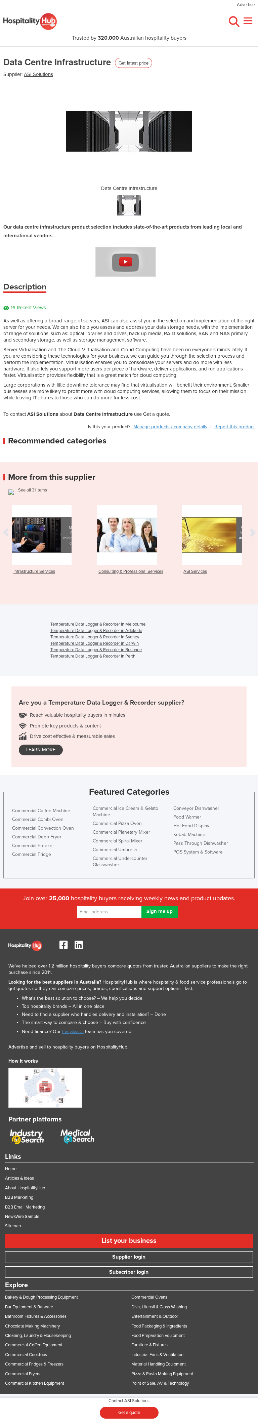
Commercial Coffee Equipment (33, 1345)
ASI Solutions (38, 74)
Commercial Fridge (31, 854)
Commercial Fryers (22, 1374)
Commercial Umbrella (115, 850)
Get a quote (129, 1412)
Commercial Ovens (149, 1297)
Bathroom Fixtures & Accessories (36, 1316)
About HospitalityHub (25, 1188)
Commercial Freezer (33, 845)
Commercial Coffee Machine (41, 811)
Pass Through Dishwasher (200, 843)
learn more (40, 750)
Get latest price (133, 63)
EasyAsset (73, 1031)
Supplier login (128, 1257)
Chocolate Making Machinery (32, 1326)
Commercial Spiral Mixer (117, 841)
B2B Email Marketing (25, 1207)
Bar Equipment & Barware (29, 1307)
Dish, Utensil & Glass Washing (159, 1307)
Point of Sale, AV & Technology (160, 1383)
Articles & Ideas (19, 1178)
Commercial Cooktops (26, 1354)
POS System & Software (198, 852)
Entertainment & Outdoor (154, 1316)
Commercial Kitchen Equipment (34, 1383)
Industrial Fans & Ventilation (157, 1354)
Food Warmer (187, 817)
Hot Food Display (191, 826)
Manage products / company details (170, 427)
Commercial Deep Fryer (36, 837)
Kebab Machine (189, 834)
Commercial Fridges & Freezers (34, 1364)
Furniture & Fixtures (149, 1345)
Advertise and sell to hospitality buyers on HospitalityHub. (68, 1047)
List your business (129, 1241)
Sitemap (13, 1226)
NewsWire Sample (22, 1216)
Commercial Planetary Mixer (121, 832)
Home (10, 1169)
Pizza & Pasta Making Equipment (162, 1374)
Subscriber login (128, 1272)
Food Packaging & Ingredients (159, 1326)
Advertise (246, 4)
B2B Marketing (19, 1197)
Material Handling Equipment (158, 1364)
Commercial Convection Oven (43, 828)
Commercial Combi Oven (37, 819)
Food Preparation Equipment (158, 1335)
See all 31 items (32, 490)
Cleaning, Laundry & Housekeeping (38, 1335)
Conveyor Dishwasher (196, 808)
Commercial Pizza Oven (117, 823)
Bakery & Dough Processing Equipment (41, 1297)
